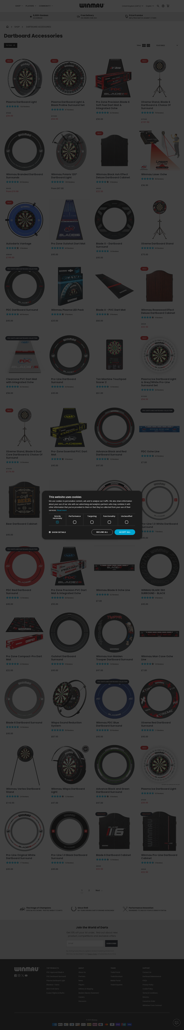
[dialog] (92, 515)
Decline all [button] (102, 532)
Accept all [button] (124, 532)
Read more (62, 510)
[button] (57, 532)
